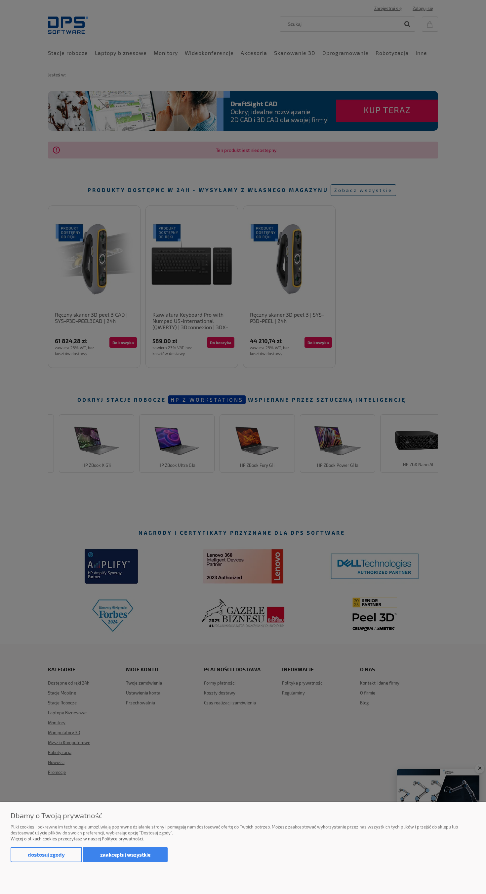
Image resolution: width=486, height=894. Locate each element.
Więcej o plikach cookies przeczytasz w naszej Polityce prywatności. (77, 838)
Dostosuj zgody (46, 854)
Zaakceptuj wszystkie (125, 855)
